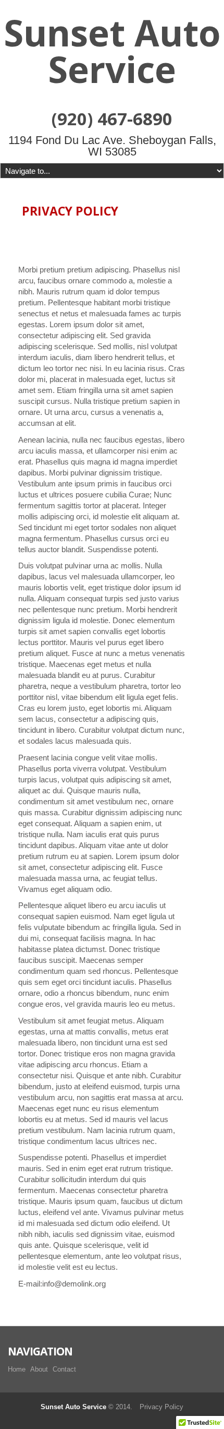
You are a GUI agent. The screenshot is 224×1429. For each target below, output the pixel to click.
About (39, 1369)
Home (17, 1369)
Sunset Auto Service (112, 50)
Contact (64, 1369)
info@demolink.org (74, 1283)
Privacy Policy (161, 1407)
